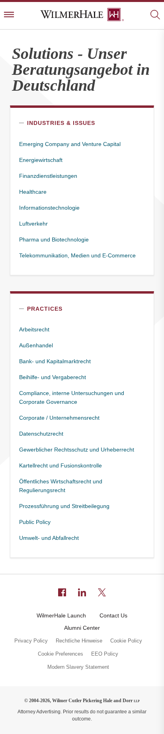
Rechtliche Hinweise (79, 641)
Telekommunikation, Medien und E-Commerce (77, 255)
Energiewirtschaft (40, 160)
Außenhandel (36, 345)
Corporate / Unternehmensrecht (59, 418)
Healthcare (33, 192)
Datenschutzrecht (41, 433)
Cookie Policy (126, 641)
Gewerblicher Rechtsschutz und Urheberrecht (76, 449)
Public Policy (35, 522)
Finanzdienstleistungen (48, 176)
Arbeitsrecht (34, 329)
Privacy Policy (31, 641)
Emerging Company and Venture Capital (70, 144)
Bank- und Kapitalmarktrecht (55, 361)
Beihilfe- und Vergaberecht (52, 377)
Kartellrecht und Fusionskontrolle (60, 465)
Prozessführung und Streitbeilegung (64, 506)
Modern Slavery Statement (78, 667)
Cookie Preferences (60, 654)
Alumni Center (82, 628)
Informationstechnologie (49, 207)
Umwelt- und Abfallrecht (49, 538)
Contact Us (113, 615)
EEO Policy (104, 654)
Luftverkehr (33, 223)
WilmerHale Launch (61, 615)
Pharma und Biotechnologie (54, 239)
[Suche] (155, 15)
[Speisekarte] (9, 15)
